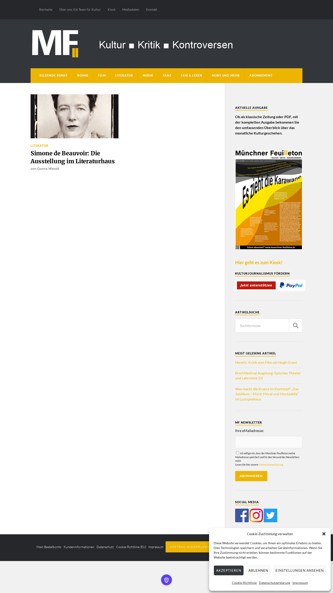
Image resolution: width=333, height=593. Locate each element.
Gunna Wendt (48, 168)
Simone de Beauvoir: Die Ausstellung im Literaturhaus (73, 157)
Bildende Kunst (54, 75)
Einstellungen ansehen (299, 570)
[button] (324, 534)
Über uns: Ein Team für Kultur (80, 9)
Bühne (83, 75)
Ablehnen (258, 570)
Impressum (300, 583)
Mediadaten (130, 9)
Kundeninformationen (79, 547)
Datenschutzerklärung (274, 583)
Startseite (45, 9)
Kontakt (151, 9)
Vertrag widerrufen (190, 547)
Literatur (124, 75)
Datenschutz (105, 547)
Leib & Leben (191, 75)
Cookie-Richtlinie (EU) (131, 547)
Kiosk (112, 9)
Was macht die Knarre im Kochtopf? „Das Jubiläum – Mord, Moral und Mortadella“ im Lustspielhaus (267, 394)
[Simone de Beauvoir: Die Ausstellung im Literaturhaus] (74, 116)
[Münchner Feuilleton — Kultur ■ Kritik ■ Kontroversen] (166, 43)
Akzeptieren (228, 570)
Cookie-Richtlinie (244, 583)
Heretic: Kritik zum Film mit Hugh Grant (266, 362)
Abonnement (261, 75)
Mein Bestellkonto (48, 547)
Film (102, 75)
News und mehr (226, 75)
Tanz (167, 75)
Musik (148, 75)
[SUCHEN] (295, 325)
